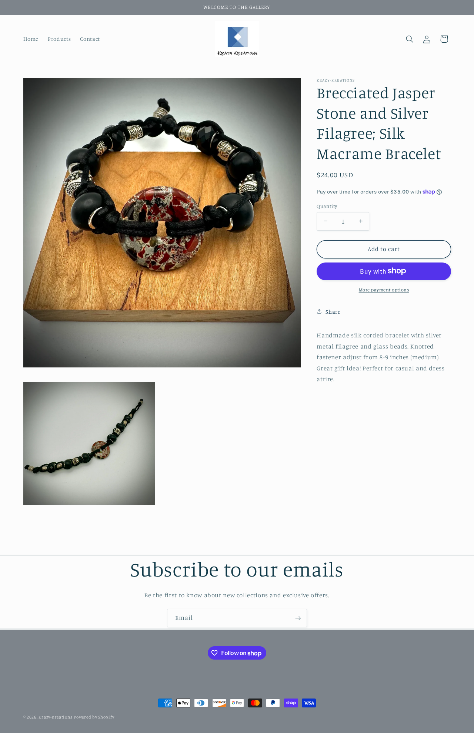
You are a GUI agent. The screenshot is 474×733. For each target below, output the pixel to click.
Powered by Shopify (94, 717)
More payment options (384, 289)
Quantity (327, 206)
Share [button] (333, 311)
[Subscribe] (298, 618)
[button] (409, 38)
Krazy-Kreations (55, 717)
